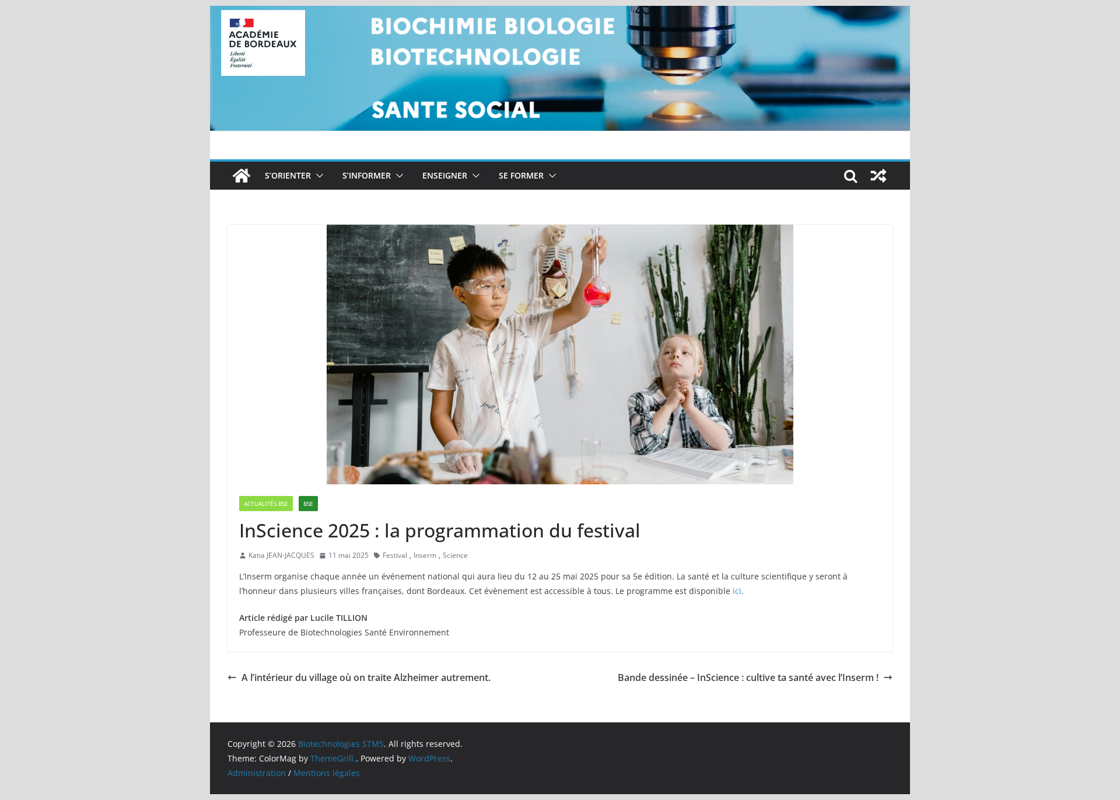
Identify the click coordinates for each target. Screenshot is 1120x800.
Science (455, 555)
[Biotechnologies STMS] (242, 176)
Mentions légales (326, 772)
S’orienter (288, 175)
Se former (521, 175)
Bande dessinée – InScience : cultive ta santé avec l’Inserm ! (748, 677)
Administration (257, 772)
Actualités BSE (266, 503)
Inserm (425, 555)
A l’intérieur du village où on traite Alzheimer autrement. (366, 677)
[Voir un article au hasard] (878, 176)
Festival (395, 555)
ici (735, 590)
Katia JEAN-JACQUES (281, 555)
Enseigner (444, 175)
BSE (308, 503)
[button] (317, 175)
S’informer (366, 175)
